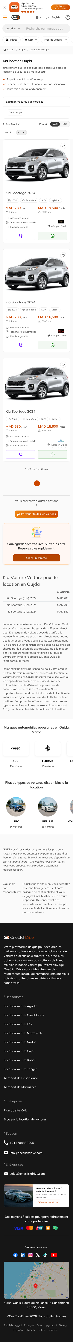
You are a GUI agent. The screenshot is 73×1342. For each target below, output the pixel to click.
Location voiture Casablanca (24, 1015)
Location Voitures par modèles (24, 101)
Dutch (40, 1325)
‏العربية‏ (18, 1325)
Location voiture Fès (18, 1024)
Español (18, 1330)
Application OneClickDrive (32, 6)
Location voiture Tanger (20, 1069)
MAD (55, 124)
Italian (41, 1330)
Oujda (22, 49)
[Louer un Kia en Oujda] (37, 163)
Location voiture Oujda (19, 1051)
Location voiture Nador (20, 1042)
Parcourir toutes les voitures (38, 514)
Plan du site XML (15, 1110)
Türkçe (63, 1325)
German (53, 1330)
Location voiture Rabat (20, 1060)
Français (29, 1325)
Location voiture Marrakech (23, 1033)
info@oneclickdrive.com (26, 1153)
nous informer (53, 861)
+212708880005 (22, 1143)
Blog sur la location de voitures (25, 1119)
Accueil (10, 49)
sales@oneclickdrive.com (27, 1173)
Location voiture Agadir (20, 1006)
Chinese (30, 1330)
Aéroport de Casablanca (21, 1078)
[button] (4, 17)
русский (51, 1325)
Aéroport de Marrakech (20, 1087)
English (8, 1325)
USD (65, 124)
